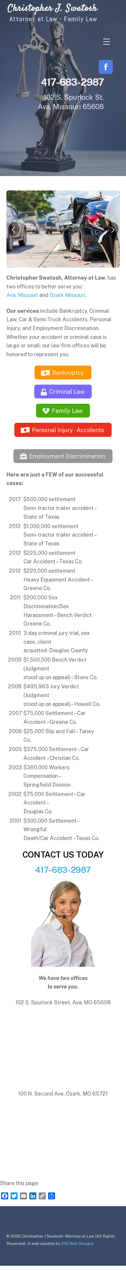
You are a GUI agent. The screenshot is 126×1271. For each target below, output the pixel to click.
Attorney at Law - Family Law (53, 19)
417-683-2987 (63, 870)
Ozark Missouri (67, 295)
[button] (14, 229)
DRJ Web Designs (77, 1243)
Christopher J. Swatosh (52, 8)
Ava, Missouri (22, 295)
